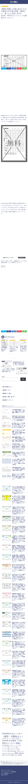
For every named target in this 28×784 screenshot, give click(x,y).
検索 (3, 376)
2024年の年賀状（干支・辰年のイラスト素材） (13, 742)
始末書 (9, 753)
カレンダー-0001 (17, 745)
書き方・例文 (7, 393)
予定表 (18, 751)
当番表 (3, 266)
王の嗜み (14, 2)
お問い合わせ (4, 774)
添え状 (8, 755)
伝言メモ (22, 751)
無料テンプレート (5, 6)
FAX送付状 (5, 745)
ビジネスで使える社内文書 (9, 751)
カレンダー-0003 (14, 746)
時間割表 (21, 753)
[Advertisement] (14, 35)
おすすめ (18, 782)
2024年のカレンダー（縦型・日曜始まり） (12, 738)
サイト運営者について (7, 773)
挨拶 (16, 753)
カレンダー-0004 (6, 748)
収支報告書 (4, 753)
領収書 (20, 755)
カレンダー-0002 (6, 746)
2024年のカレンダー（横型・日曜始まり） (13, 735)
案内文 (3, 755)
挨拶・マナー (7, 390)
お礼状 (11, 745)
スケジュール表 (15, 750)
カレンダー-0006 (6, 749)
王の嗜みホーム (8, 386)
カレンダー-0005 (14, 748)
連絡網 (16, 755)
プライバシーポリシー (7, 770)
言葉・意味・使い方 (9, 396)
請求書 (12, 755)
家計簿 (12, 753)
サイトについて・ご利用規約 (8, 771)
